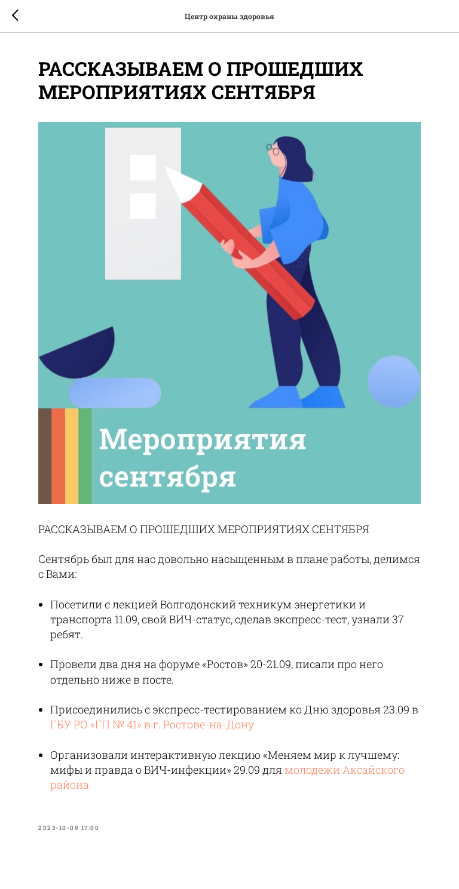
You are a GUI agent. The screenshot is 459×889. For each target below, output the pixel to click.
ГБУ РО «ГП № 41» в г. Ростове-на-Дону (152, 724)
